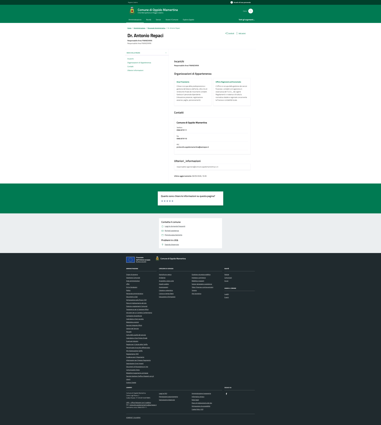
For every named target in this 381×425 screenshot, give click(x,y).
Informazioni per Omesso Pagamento (138, 360)
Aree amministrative (133, 281)
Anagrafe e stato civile (166, 281)
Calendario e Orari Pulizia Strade (136, 338)
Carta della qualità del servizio (136, 335)
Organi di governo (132, 274)
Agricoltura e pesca (165, 274)
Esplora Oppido (188, 19)
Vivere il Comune (172, 19)
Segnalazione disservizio (167, 400)
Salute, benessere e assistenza (202, 284)
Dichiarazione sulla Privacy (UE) (136, 300)
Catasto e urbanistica (166, 290)
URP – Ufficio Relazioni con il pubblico (138, 402)
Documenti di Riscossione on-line (137, 366)
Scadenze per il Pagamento (135, 357)
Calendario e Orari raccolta (135, 319)
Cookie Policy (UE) (197, 409)
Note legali (195, 400)
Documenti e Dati (132, 297)
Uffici (127, 284)
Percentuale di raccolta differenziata (138, 347)
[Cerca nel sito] (250, 11)
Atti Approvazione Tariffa (134, 351)
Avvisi (226, 281)
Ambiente (162, 277)
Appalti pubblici (164, 284)
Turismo (194, 290)
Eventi (226, 297)
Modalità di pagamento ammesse (137, 373)
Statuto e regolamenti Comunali (136, 306)
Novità (148, 19)
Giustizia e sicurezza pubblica (201, 274)
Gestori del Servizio (132, 328)
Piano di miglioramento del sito (136, 303)
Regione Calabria (133, 2)
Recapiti (128, 331)
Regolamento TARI (132, 354)
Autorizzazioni (163, 287)
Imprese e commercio (199, 277)
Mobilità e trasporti (198, 281)
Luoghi (226, 294)
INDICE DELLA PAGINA (133, 53)
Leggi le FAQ (163, 393)
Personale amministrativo (134, 293)
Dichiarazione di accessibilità (201, 406)
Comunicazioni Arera (133, 370)
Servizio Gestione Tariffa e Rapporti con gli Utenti (140, 378)
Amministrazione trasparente (201, 393)
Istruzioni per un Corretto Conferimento (139, 312)
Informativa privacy (198, 396)
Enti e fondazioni (131, 287)
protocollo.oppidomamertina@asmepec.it (143, 405)
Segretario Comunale (133, 277)
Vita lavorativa (196, 293)
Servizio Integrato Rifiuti (134, 325)
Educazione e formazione (167, 297)
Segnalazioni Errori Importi (134, 363)
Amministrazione (135, 19)
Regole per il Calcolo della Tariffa (137, 344)
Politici (128, 290)
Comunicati (228, 277)
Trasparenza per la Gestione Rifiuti (137, 309)
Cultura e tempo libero (166, 293)
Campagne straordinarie (134, 316)
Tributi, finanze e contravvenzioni (202, 287)
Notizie (226, 274)
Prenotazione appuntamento (168, 396)
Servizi (158, 19)
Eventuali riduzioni (132, 341)
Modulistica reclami (132, 322)
